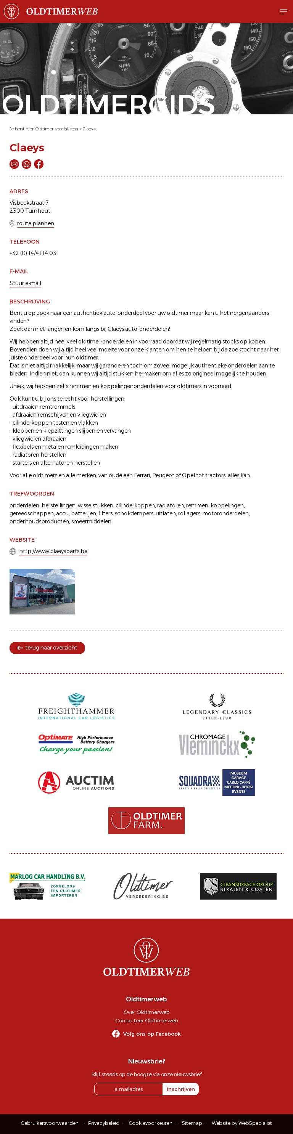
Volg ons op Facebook (152, 1034)
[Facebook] (38, 164)
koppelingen (227, 505)
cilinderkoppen (135, 505)
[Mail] (14, 164)
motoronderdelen (226, 513)
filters (105, 513)
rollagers (189, 513)
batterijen (83, 513)
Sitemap (192, 1123)
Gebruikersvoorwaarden (50, 1123)
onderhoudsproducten (39, 521)
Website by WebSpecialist (242, 1123)
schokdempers (134, 513)
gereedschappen (32, 513)
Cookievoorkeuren (150, 1123)
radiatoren (170, 505)
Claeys (89, 129)
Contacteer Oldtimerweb (146, 1020)
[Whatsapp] (26, 164)
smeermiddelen (91, 521)
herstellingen (59, 505)
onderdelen (24, 505)
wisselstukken (95, 505)
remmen (197, 505)
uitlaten (166, 513)
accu (62, 513)
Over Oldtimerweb (146, 1012)
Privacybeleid (103, 1123)
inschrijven (181, 1089)
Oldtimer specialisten (56, 129)
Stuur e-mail (25, 283)
